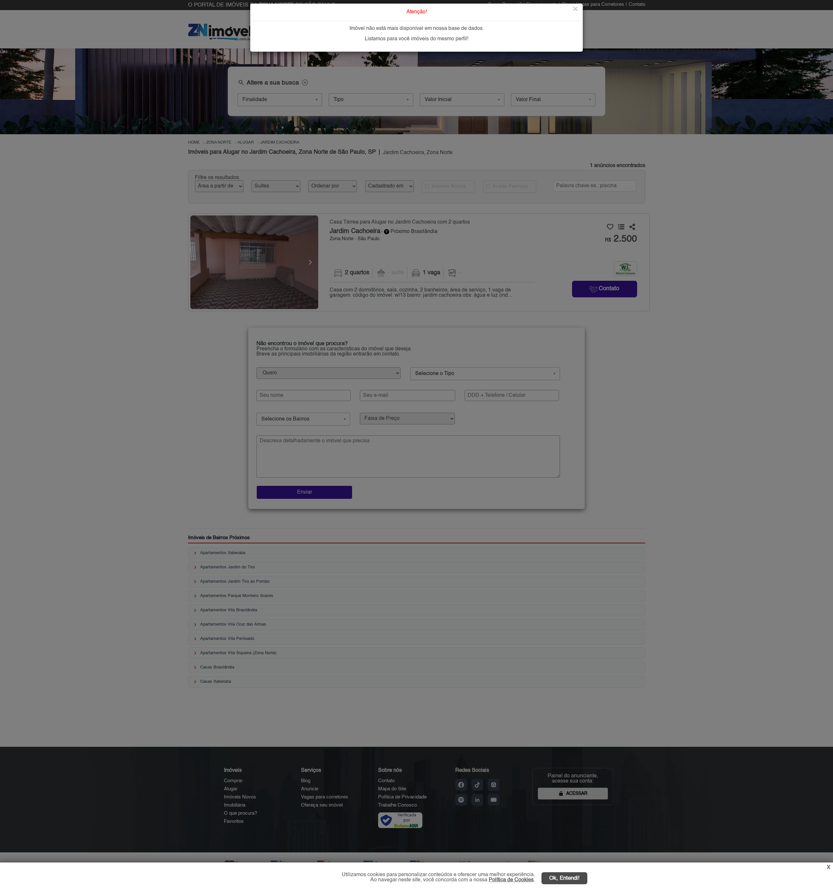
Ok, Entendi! (564, 878)
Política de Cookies (511, 880)
